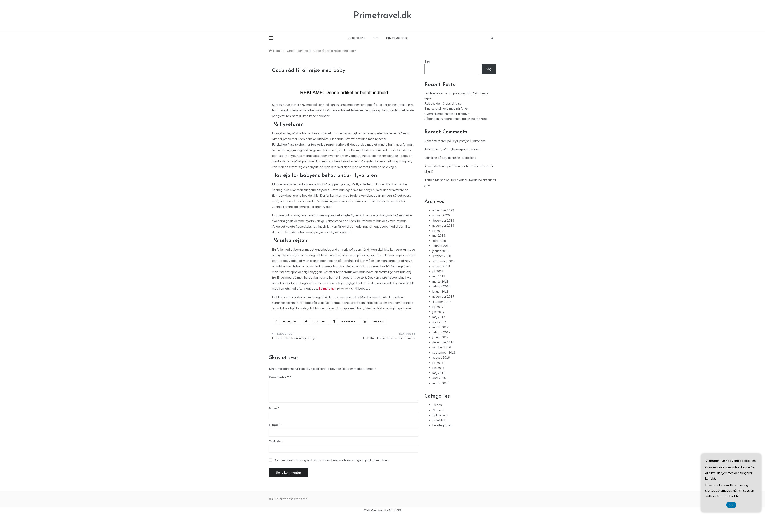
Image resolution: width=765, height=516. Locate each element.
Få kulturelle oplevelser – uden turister (389, 338)
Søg (427, 61)
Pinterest (348, 321)
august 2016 (441, 357)
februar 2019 (441, 246)
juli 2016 (438, 363)
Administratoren (435, 141)
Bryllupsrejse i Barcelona (469, 141)
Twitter (319, 321)
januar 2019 (440, 251)
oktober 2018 (441, 256)
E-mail (275, 425)
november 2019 (443, 225)
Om (375, 38)
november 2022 (443, 210)
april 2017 (439, 322)
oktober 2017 (441, 302)
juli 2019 (438, 230)
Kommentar (279, 377)
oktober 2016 (441, 347)
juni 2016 (438, 368)
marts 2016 (440, 383)
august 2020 (441, 215)
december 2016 (443, 342)
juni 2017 (438, 312)
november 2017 (443, 296)
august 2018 (441, 266)
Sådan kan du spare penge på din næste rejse (456, 119)
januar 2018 (440, 291)
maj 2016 (438, 373)
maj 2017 (438, 317)
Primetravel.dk (382, 15)
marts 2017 (440, 327)
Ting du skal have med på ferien (446, 108)
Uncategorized (442, 425)
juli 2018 (438, 271)
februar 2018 (441, 286)
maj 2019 (438, 235)
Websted (276, 441)
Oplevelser (439, 415)
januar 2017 (440, 337)
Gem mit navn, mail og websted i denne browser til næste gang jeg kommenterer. (332, 460)
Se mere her (327, 288)
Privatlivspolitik (396, 38)
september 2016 (444, 352)
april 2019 (439, 241)
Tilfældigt (438, 420)
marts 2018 (440, 281)
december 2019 (443, 220)
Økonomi (438, 410)
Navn (274, 408)
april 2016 (439, 378)
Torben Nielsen (434, 180)
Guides (437, 405)
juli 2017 (438, 307)
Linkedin (377, 321)
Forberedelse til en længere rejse (294, 338)
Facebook (290, 321)
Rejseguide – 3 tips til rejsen (443, 103)
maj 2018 (438, 276)
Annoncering (356, 38)
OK (731, 504)
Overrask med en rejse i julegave (446, 114)
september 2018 (444, 261)
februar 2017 (441, 332)
